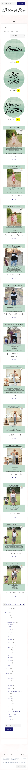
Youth (7, 673)
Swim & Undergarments (14, 645)
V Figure (9, 655)
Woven (10, 629)
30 (15, 604)
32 (20, 604)
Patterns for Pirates (14, 12)
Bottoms (10, 624)
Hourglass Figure (11, 622)
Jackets (10, 639)
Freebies (7, 612)
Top (9, 694)
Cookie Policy (7, 763)
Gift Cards (7, 615)
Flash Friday (9, 671)
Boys (8, 676)
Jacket (9, 706)
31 (18, 604)
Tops (9, 647)
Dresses (10, 632)
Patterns (7, 617)
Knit (9, 626)
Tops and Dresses (12, 714)
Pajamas (10, 642)
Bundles (8, 668)
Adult (7, 620)
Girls (8, 696)
